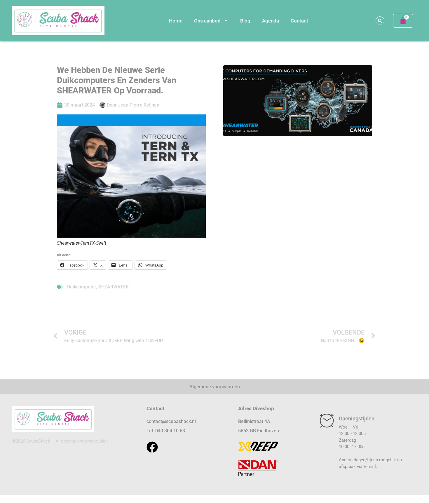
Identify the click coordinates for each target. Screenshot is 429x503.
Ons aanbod (207, 21)
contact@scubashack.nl (171, 421)
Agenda (270, 21)
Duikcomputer (81, 287)
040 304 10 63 (170, 431)
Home (175, 21)
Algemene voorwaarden (214, 386)
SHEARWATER (113, 287)
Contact (299, 21)
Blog (245, 21)
